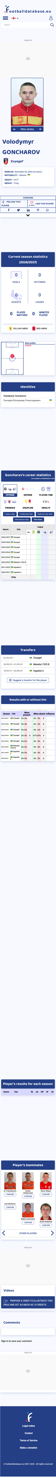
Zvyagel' (17, 161)
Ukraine (22, 175)
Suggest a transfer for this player (30, 680)
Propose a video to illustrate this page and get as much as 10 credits (28, 1303)
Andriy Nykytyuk (46, 1222)
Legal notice (28, 1426)
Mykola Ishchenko (28, 1219)
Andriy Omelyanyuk (28, 1192)
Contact (29, 1433)
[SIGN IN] (51, 18)
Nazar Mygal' (46, 1191)
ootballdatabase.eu (30, 11)
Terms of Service (28, 1440)
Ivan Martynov (10, 1204)
